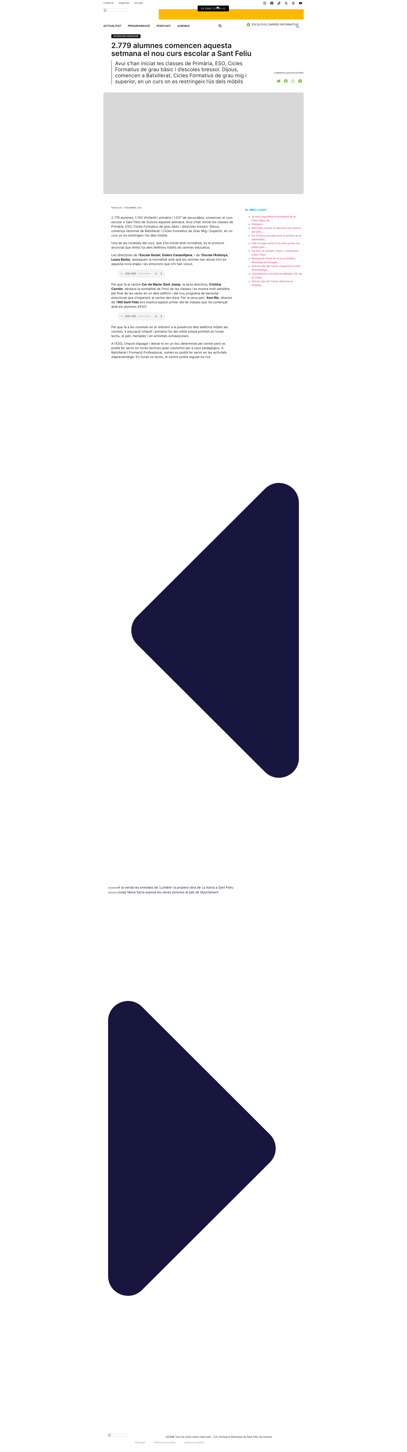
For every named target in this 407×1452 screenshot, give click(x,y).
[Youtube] (300, 3)
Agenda (183, 25)
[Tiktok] (279, 3)
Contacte (108, 3)
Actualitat (112, 25)
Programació (139, 25)
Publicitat (124, 3)
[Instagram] (265, 3)
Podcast (164, 25)
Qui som (139, 3)
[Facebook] (272, 3)
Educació (132, 36)
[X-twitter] (286, 3)
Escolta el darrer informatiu (274, 24)
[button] (220, 25)
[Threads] (293, 3)
